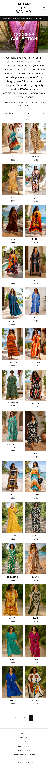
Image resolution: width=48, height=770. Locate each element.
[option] (24, 18)
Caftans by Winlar (23, 8)
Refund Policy (24, 737)
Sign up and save (24, 763)
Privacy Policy (24, 741)
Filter (11, 113)
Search (24, 733)
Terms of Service (24, 750)
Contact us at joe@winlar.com (24, 754)
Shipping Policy (24, 746)
